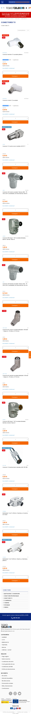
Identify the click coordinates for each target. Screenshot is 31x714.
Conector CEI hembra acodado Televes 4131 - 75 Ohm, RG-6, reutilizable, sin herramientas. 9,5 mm (15, 284)
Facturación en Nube (7, 683)
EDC (27, 465)
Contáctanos (5, 688)
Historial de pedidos (7, 678)
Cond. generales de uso (8, 664)
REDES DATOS (5, 642)
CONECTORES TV (8, 598)
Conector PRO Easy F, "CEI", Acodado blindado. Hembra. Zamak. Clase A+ (14, 422)
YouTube (15, 698)
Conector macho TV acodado (10, 100)
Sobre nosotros (6, 659)
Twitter (2, 698)
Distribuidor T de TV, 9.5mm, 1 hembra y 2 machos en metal (15, 513)
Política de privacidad (8, 712)
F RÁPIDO (6, 607)
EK (27, 328)
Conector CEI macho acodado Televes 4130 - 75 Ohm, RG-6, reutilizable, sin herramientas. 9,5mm (15, 192)
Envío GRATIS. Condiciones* (9, 68)
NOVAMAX (26, 52)
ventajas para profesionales (22, 2)
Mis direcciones (6, 681)
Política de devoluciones (8, 669)
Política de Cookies (22, 712)
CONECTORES (7, 590)
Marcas (4, 647)
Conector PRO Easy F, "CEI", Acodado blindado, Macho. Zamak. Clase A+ (14, 238)
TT (27, 144)
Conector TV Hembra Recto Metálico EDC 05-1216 (15, 467)
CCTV (3, 639)
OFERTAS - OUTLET (6, 650)
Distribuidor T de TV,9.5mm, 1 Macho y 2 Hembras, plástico (15, 559)
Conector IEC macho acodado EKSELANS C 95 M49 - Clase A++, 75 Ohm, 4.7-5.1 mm (15, 330)
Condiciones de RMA (7, 666)
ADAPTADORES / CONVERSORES (12, 593)
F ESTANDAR (7, 605)
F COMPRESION (7, 600)
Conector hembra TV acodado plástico (12, 54)
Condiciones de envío (7, 661)
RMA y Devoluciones (7, 686)
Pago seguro (5, 656)
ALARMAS (4, 637)
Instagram (8, 698)
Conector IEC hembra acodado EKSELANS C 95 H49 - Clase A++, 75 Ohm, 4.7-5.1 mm (15, 376)
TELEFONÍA (4, 645)
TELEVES (26, 190)
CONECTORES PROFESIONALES (11, 596)
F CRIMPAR (6, 602)
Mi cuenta (4, 675)
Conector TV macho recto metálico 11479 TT (14, 146)
